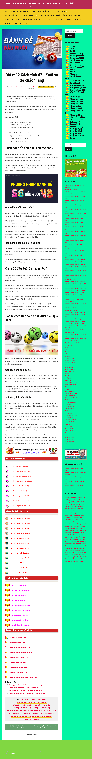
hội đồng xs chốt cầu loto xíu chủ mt (75, 308)
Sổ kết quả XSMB (77, 56)
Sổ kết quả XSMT (77, 60)
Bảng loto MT (69, 428)
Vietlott (49, 19)
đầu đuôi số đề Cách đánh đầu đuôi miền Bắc (24, 713)
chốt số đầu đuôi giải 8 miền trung (21, 652)
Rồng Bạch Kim (69, 541)
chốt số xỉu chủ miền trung (18, 638)
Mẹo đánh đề (76, 537)
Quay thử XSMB (76, 129)
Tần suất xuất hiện (77, 117)
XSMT (18, 19)
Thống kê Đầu (75, 106)
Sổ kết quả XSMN (77, 58)
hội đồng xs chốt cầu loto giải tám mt (75, 290)
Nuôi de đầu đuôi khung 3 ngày (42, 716)
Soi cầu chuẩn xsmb (43, 11)
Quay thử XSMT (76, 133)
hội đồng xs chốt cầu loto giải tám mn (75, 321)
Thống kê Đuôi (76, 108)
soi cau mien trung (73, 543)
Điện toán (59, 19)
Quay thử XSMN (76, 131)
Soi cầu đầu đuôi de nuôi (31, 719)
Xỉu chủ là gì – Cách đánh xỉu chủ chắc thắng (23, 688)
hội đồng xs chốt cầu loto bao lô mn (75, 312)
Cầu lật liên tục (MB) (78, 88)
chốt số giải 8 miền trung (18, 643)
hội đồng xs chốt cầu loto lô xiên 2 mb (75, 259)
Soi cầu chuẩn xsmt (11, 15)
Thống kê (78, 19)
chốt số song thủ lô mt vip (18, 667)
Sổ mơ (72, 138)
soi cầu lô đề (82, 552)
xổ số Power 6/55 (77, 67)
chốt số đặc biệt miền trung (19, 657)
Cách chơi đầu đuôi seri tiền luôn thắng (33, 699)
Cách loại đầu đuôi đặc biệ (22, 708)
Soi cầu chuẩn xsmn (29, 15)
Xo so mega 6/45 (76, 65)
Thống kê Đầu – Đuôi (71, 415)
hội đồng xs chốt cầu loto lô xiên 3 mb (75, 262)
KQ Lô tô (8, 23)
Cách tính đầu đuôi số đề (31, 711)
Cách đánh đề (41, 702)
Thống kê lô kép (76, 104)
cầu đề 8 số (76, 517)
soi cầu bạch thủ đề (70, 550)
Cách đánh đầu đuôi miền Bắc (26, 702)
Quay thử (18, 23)
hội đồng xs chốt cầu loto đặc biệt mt (75, 288)
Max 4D (73, 72)
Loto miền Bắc (75, 122)
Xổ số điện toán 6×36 (71, 382)
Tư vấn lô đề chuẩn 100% (64, 15)
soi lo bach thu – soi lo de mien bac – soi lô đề (39, 3)
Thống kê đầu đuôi (77, 97)
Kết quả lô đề (79, 535)
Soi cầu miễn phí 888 (80, 557)
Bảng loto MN (69, 430)
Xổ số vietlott (69, 367)
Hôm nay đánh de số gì (47, 713)
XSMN (12, 19)
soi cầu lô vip (75, 552)
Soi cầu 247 (71, 548)
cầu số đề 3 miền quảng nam (73, 513)
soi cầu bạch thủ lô (80, 548)
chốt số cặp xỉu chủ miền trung (20, 647)
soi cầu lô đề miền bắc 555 (72, 554)
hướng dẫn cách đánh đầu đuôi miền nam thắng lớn (25, 690)
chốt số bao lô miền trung (18, 662)
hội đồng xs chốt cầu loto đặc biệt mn (75, 319)
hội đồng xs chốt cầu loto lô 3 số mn (75, 323)
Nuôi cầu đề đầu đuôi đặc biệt (21, 716)
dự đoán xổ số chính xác (77, 530)
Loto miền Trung (76, 126)
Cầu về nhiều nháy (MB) (72, 398)
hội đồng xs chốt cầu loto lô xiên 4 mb (75, 264)
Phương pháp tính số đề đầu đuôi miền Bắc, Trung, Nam (27, 685)
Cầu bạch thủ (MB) (77, 85)
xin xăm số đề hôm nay (77, 561)
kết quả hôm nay (27, 19)
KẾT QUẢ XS (77, 15)
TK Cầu (69, 19)
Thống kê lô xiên (76, 101)
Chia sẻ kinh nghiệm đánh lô (73, 497)
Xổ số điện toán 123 (78, 81)
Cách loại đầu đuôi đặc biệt (41, 708)
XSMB (7, 19)
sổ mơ (27, 23)
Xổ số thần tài (75, 83)
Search (70, 35)
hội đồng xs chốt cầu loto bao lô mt (75, 281)
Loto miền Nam (76, 124)
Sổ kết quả (37, 19)
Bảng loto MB (69, 426)
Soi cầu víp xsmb (60, 11)
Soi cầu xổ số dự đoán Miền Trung (74, 559)
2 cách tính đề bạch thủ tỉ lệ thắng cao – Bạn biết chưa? (27, 693)
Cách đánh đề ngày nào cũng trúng (25, 705)
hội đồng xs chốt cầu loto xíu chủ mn (75, 338)
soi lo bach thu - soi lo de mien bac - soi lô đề (22, 87)
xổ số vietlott (75, 62)
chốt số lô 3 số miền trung (18, 672)
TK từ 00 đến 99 (76, 120)
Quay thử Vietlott (77, 136)
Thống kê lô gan (76, 99)
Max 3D (73, 69)
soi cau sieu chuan (76, 546)
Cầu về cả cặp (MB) (77, 90)
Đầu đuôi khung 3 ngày (48, 711)
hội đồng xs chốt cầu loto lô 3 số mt (75, 292)
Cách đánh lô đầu (44, 705)
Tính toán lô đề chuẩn (47, 15)
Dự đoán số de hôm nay (77, 522)
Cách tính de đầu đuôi (14, 711)
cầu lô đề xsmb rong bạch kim (77, 511)
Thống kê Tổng (76, 115)
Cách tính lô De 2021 (77, 502)
